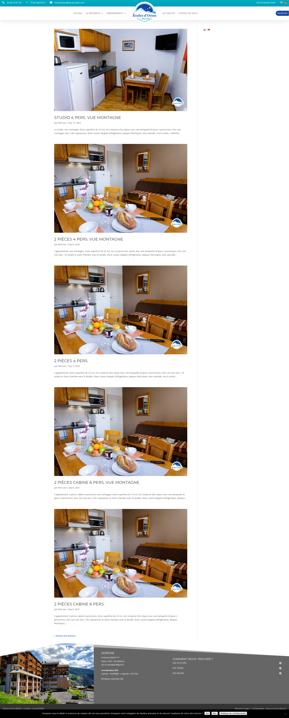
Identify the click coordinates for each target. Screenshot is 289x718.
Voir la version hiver (265, 3)
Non (215, 713)
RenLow (62, 122)
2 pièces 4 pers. (71, 360)
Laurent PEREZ (38, 708)
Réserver (282, 13)
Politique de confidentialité (233, 713)
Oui (207, 713)
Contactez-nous (188, 13)
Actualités (169, 13)
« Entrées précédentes (65, 635)
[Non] (285, 713)
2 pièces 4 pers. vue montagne (88, 239)
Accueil (78, 13)
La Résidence (93, 13)
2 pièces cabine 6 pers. (79, 604)
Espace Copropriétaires (276, 708)
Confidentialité (257, 708)
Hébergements (115, 13)
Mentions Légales (242, 708)
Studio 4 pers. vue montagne (87, 117)
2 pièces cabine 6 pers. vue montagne (96, 482)
